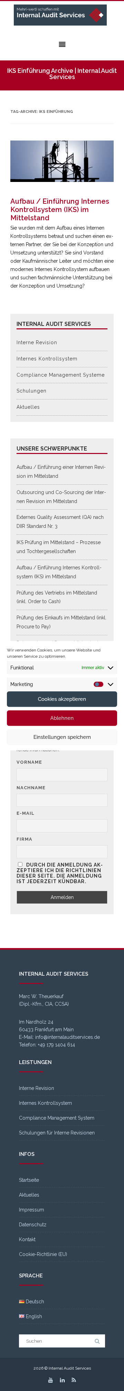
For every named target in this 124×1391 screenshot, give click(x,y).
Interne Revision (37, 342)
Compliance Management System (56, 1118)
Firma (24, 839)
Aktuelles (28, 407)
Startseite (29, 1180)
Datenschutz (32, 1224)
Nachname (31, 787)
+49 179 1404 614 (56, 1044)
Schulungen (31, 391)
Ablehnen (62, 718)
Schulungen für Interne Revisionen (57, 1133)
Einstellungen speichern (62, 737)
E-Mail (25, 813)
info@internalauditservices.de (67, 1037)
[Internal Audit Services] (62, 15)
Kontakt (27, 1239)
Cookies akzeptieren (62, 699)
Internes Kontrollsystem (47, 358)
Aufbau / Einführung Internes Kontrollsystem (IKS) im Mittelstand (59, 209)
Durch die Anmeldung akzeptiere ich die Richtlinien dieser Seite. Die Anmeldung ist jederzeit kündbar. (60, 873)
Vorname (29, 762)
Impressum (31, 1210)
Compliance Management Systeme (61, 375)
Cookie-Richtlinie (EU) (43, 1254)
